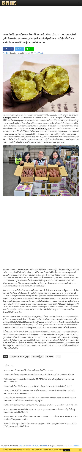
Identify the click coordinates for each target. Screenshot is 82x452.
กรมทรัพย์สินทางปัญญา (11, 115)
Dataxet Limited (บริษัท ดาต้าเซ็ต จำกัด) (33, 446)
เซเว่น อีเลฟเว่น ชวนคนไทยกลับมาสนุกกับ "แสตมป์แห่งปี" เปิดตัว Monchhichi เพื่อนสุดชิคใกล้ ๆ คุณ (40, 405)
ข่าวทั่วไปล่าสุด (8, 366)
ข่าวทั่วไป (6, 53)
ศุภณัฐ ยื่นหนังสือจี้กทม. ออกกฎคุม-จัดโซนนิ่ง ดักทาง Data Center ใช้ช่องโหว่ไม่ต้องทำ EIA (38, 386)
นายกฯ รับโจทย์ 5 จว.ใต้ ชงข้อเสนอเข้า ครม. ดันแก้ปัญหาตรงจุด (28, 370)
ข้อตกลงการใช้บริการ (57, 450)
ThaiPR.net (38, 53)
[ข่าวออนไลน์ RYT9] (8, 3)
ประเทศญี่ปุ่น (7, 118)
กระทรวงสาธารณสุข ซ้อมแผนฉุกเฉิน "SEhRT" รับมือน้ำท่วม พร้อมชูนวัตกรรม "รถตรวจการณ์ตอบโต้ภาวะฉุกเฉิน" (39, 380)
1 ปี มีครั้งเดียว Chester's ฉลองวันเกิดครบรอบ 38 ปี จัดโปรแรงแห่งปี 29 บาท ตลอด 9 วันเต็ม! (39, 375)
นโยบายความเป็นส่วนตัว (41, 450)
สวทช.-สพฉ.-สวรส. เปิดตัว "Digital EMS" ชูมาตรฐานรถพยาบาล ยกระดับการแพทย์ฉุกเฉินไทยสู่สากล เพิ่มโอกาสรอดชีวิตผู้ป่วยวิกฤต (39, 410)
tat (64, 115)
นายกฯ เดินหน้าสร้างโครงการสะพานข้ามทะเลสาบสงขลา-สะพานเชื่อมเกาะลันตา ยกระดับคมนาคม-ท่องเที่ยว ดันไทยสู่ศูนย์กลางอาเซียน (41, 417)
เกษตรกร (71, 123)
